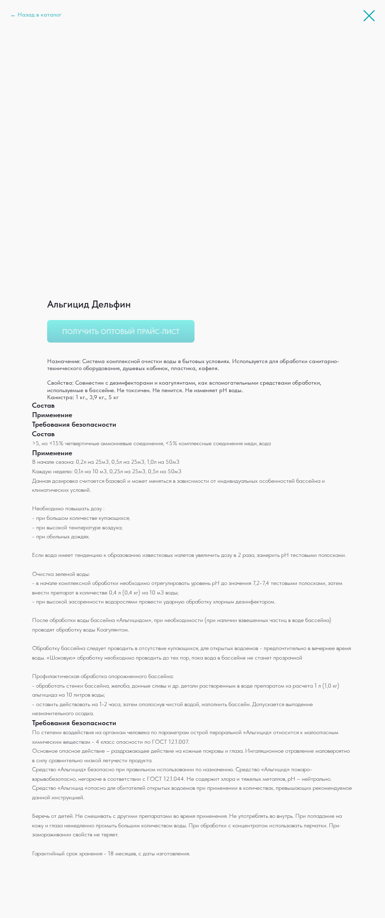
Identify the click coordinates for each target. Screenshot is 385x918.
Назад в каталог (40, 14)
